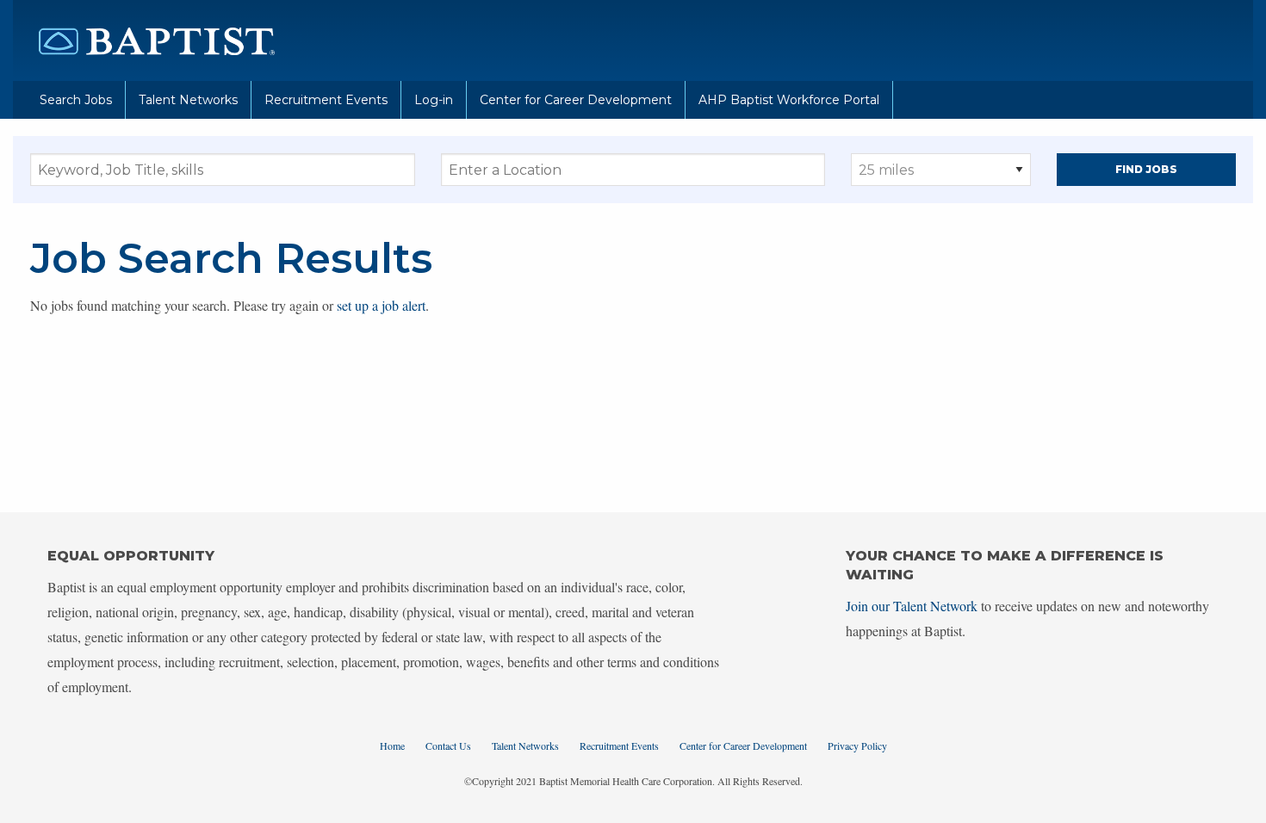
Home (392, 745)
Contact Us (448, 745)
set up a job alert (381, 305)
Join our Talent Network (911, 606)
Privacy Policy (857, 745)
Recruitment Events (326, 100)
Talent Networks (188, 100)
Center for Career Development (576, 100)
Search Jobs (76, 100)
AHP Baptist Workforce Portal (788, 100)
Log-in (433, 100)
